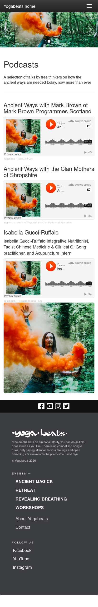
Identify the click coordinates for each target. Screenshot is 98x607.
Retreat (25, 490)
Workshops (29, 507)
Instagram (22, 567)
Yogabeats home (19, 6)
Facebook (22, 550)
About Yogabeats (31, 518)
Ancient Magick (34, 481)
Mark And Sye (25, 158)
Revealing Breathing (41, 499)
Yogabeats (9, 158)
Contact (22, 527)
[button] (7, 29)
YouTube (21, 558)
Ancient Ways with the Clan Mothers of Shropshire (44, 222)
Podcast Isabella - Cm (30, 300)
